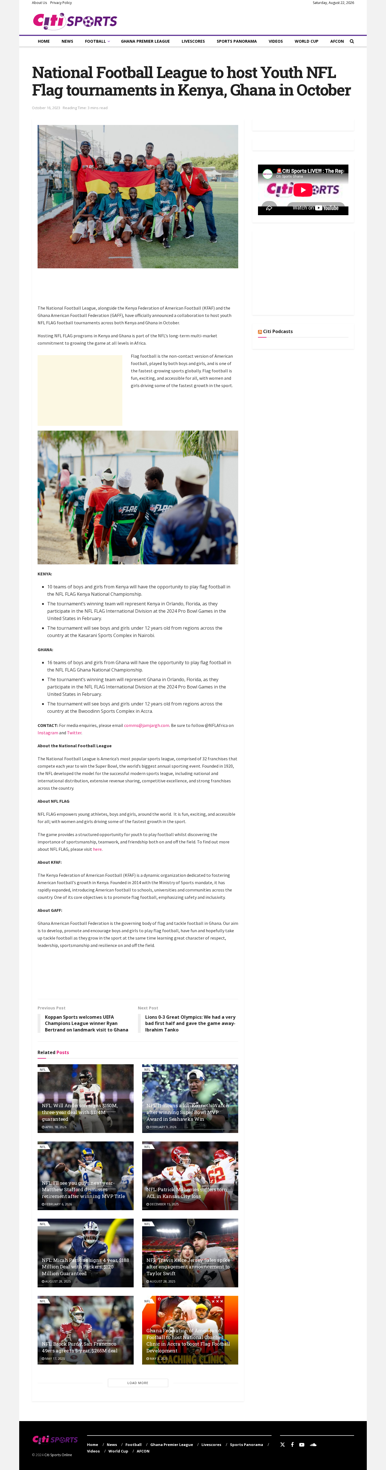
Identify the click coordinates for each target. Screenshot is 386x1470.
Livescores (193, 41)
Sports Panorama (237, 41)
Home (44, 41)
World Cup (306, 41)
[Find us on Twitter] (282, 1444)
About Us (39, 2)
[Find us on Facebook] (292, 1445)
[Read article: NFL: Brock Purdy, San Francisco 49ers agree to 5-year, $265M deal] (86, 1330)
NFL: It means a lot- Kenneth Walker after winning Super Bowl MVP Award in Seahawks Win (188, 1112)
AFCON (337, 41)
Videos (276, 41)
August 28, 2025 (57, 1281)
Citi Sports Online (58, 1454)
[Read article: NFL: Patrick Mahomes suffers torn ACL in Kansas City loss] (190, 1175)
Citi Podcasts (278, 331)
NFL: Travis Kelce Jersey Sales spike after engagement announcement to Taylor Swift (188, 1267)
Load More (137, 1383)
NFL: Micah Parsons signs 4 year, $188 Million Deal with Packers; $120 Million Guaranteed (85, 1267)
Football (95, 41)
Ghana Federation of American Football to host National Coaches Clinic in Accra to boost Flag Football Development (188, 1340)
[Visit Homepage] (75, 20)
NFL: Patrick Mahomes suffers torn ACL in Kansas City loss (186, 1192)
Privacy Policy (61, 2)
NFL (43, 1069)
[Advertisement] (140, 289)
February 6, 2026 (58, 1204)
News (67, 41)
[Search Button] (352, 41)
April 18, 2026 (55, 1127)
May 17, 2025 (54, 1358)
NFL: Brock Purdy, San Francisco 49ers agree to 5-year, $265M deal (80, 1347)
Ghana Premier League (145, 41)
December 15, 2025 (164, 1204)
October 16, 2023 (46, 107)
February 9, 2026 (162, 1127)
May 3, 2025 (158, 1358)
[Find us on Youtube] (301, 1445)
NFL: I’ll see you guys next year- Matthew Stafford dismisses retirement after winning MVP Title (83, 1190)
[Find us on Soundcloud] (313, 1445)
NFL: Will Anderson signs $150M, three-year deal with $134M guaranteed (79, 1112)
